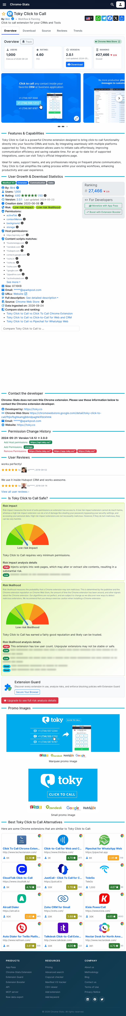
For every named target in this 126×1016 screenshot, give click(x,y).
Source (46, 30)
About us (89, 967)
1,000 (17, 191)
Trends (78, 30)
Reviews (62, 30)
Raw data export (14, 997)
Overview (10, 30)
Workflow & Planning (29, 19)
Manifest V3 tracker (55, 982)
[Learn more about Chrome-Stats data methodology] (42, 301)
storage (11, 227)
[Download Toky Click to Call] (78, 57)
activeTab (12, 215)
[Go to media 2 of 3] (63, 126)
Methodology (91, 972)
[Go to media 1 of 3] (59, 126)
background (13, 223)
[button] (4, 4)
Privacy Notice (92, 992)
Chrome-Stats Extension (19, 972)
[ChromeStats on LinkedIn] (88, 999)
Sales (51, 182)
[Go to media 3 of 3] (67, 126)
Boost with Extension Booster (105, 212)
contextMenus (14, 219)
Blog (87, 977)
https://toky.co (33, 409)
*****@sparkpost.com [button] (27, 290)
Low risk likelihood (48, 207)
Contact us (90, 982)
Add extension (52, 992)
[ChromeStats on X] (102, 999)
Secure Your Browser (27, 692)
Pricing (48, 967)
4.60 (29, 195)
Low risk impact (23, 207)
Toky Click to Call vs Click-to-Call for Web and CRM (39, 317)
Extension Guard (14, 977)
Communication (37, 182)
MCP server (12, 992)
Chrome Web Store (107, 41)
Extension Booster (15, 982)
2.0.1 (19, 199)
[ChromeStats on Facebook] (95, 999)
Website (18, 293)
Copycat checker (54, 977)
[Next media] (119, 98)
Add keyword (52, 997)
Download (29, 30)
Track (28, 41)
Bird (7, 19)
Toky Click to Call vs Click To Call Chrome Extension (40, 313)
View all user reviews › (15, 491)
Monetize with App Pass (105, 205)
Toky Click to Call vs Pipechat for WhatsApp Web (37, 321)
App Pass (11, 967)
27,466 (98, 190)
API (8, 987)
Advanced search (54, 972)
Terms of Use (92, 987)
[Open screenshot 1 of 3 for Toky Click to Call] (41, 98)
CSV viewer (51, 987)
